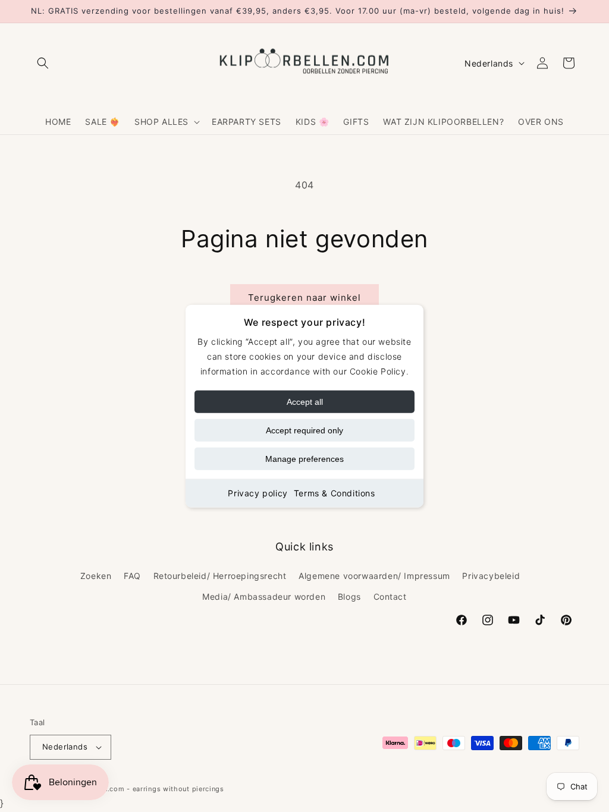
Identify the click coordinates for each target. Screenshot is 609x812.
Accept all (305, 402)
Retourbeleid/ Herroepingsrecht (220, 576)
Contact (390, 596)
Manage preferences (304, 459)
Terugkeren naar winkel (304, 297)
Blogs (349, 596)
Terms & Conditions (334, 493)
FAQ (132, 576)
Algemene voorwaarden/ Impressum (374, 576)
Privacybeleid (491, 576)
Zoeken (96, 576)
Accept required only (304, 430)
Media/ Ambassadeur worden (263, 596)
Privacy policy (257, 493)
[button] (43, 63)
